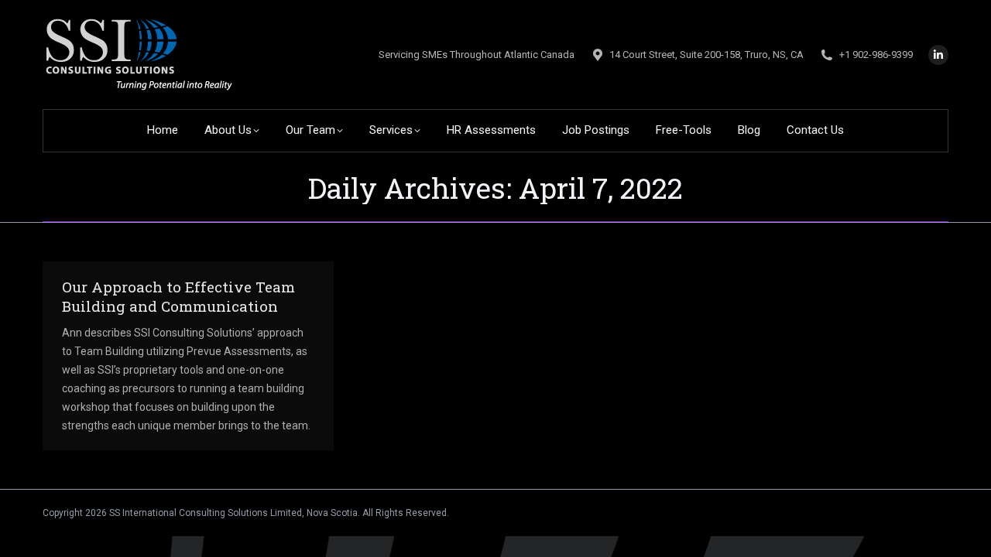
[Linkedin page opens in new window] (938, 55)
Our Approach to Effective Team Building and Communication (178, 296)
